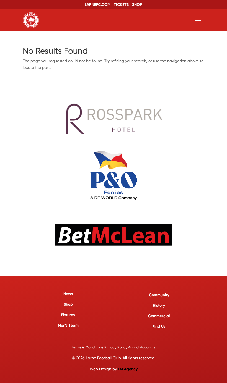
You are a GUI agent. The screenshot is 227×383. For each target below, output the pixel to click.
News (68, 294)
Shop (68, 304)
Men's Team (68, 325)
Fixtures (68, 315)
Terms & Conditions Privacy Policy (99, 347)
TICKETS (121, 4)
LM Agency (128, 369)
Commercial (159, 316)
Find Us (159, 326)
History (159, 305)
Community (159, 295)
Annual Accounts (141, 347)
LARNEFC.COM (97, 4)
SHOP (137, 4)
